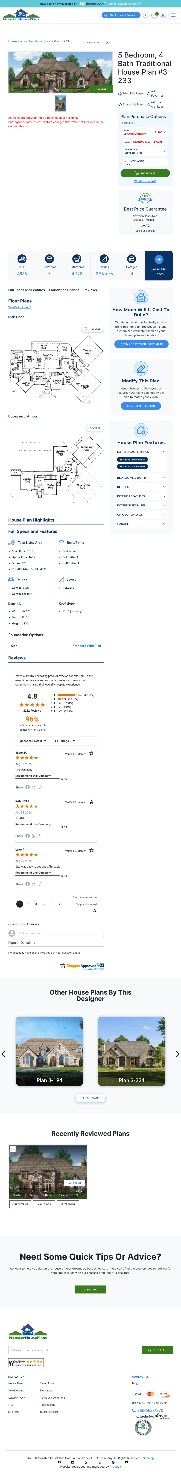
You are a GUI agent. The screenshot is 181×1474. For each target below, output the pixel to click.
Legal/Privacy (16, 1397)
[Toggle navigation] (173, 15)
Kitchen (123, 486)
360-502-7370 (150, 1410)
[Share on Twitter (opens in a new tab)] (33, 787)
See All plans (90, 1097)
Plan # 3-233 (74, 1182)
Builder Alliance (49, 1411)
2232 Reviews (36, 710)
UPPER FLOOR (67, 1204)
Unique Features (130, 514)
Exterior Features (131, 505)
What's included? (19, 307)
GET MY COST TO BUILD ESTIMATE (142, 344)
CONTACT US (140, 1376)
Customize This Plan (141, 405)
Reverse (101, 88)
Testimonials (47, 1404)
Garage (123, 523)
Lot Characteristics (133, 451)
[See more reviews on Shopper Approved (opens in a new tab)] (39, 787)
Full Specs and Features (26, 290)
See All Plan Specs (159, 271)
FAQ (11, 1404)
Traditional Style (39, 41)
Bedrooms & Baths (131, 477)
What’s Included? (145, 181)
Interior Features (131, 496)
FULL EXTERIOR (20, 1204)
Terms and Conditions (52, 1397)
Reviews (90, 290)
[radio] (74, 695)
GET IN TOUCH (90, 1289)
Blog (135, 1383)
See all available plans (123, 4)
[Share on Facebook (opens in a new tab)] (27, 787)
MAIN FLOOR (44, 1204)
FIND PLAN (160, 1350)
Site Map (13, 1411)
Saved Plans (47, 1383)
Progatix (115, 1466)
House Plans (17, 41)
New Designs (16, 1390)
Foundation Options (64, 290)
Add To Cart (148, 173)
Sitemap (148, 1458)
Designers (46, 1390)
